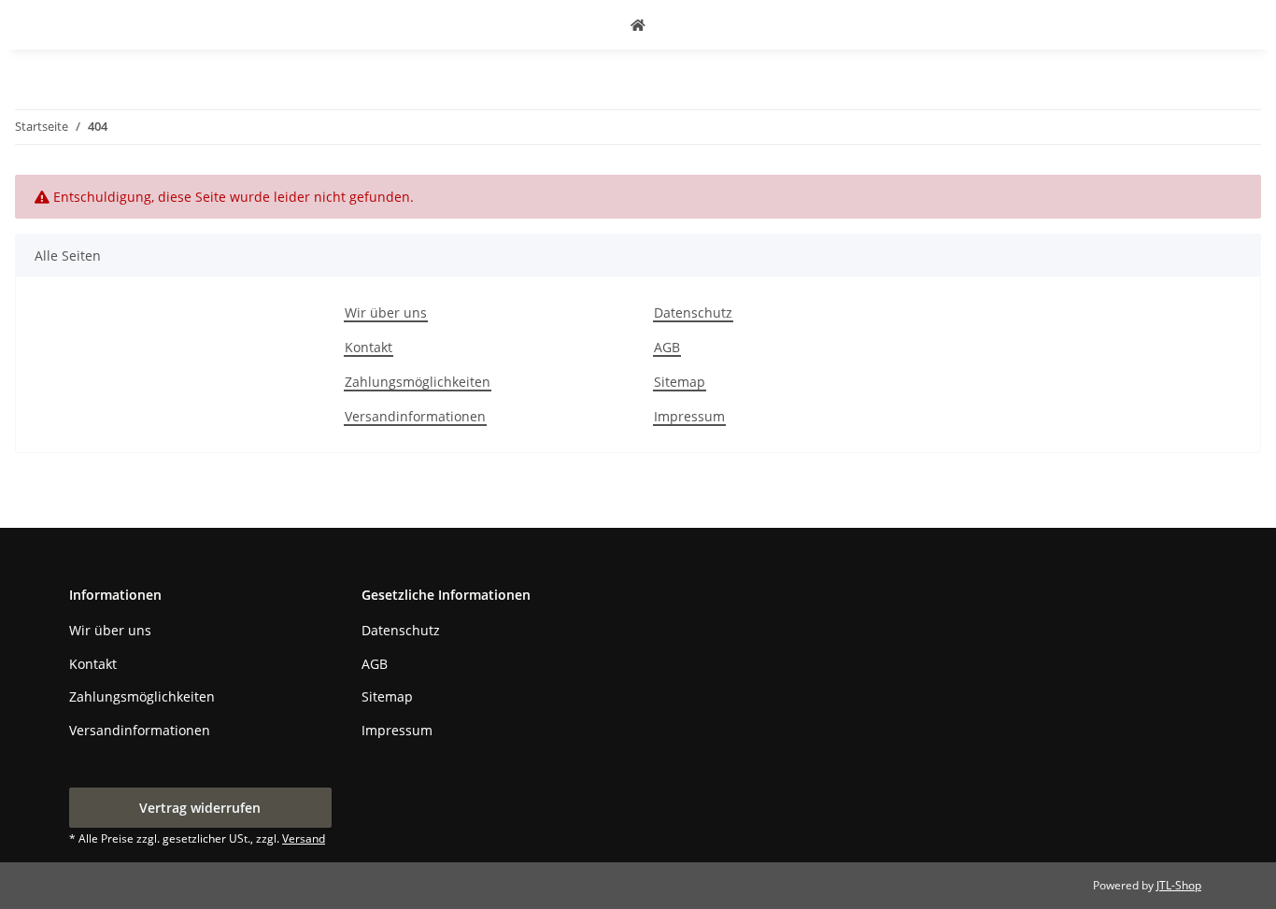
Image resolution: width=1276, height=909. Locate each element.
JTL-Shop (1178, 885)
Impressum (689, 416)
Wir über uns (386, 312)
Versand (303, 838)
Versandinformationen (415, 416)
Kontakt (368, 347)
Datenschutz (693, 312)
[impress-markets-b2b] (638, 25)
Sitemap (679, 382)
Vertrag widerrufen (200, 808)
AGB (667, 347)
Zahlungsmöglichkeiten (417, 382)
